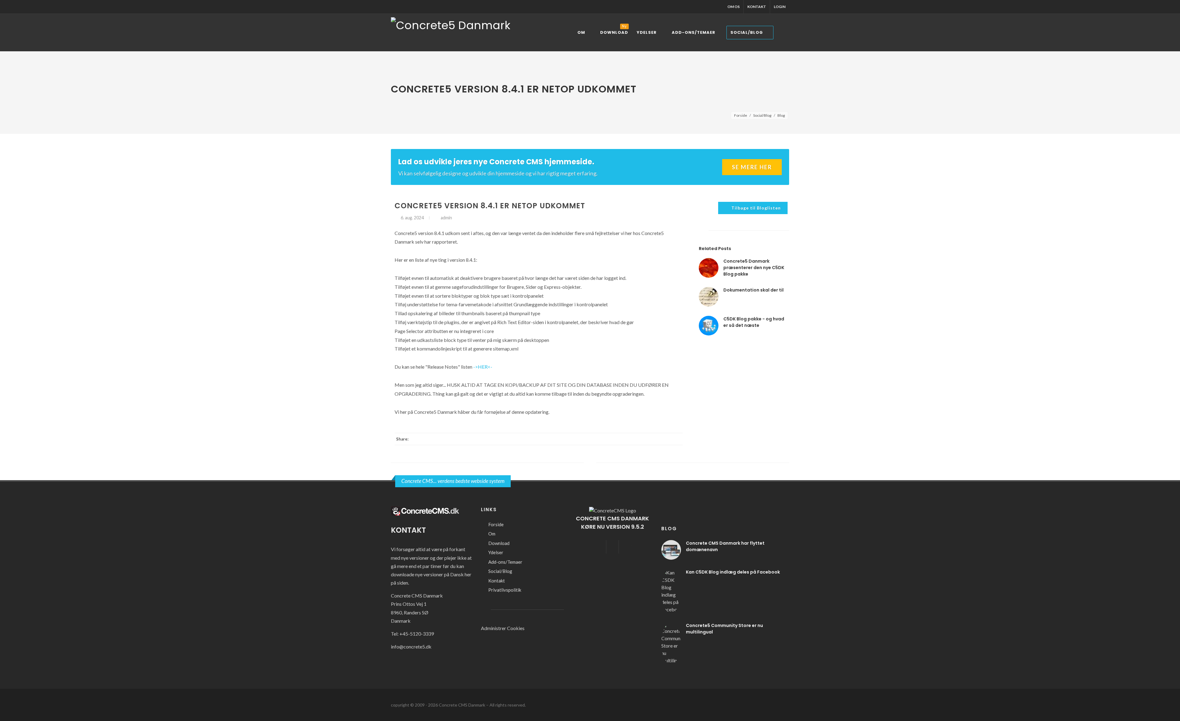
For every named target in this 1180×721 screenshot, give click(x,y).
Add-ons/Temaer (505, 562)
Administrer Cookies (503, 628)
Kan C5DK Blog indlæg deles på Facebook (733, 572)
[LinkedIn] (664, 439)
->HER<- (482, 367)
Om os (733, 6)
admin (446, 217)
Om (491, 533)
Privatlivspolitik (504, 590)
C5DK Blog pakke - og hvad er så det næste (753, 322)
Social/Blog (762, 115)
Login (779, 6)
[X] (640, 439)
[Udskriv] (677, 439)
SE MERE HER (752, 167)
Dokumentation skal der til (753, 290)
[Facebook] (652, 439)
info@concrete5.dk (411, 646)
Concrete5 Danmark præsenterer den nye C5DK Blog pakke (753, 267)
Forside (740, 115)
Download (498, 543)
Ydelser (495, 552)
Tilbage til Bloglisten (756, 207)
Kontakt (756, 6)
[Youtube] (625, 547)
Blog (781, 115)
